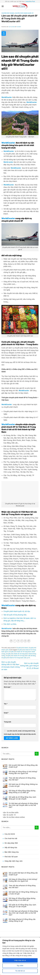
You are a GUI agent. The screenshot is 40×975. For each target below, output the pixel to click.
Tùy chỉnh (20, 965)
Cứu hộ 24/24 (10, 834)
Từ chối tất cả (20, 971)
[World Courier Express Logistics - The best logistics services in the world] (20, 6)
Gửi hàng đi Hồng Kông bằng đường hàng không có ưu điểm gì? (22, 791)
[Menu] (2, 6)
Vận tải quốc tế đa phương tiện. (15, 615)
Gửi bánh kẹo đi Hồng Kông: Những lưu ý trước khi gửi (23, 785)
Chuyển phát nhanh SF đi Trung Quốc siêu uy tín (15, 657)
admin (19, 26)
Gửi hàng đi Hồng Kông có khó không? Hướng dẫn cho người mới (23, 772)
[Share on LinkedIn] (28, 641)
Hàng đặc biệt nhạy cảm (14, 861)
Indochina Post (30, 1)
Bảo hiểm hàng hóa (12, 852)
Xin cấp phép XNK (11, 843)
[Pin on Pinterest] (25, 641)
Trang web (7, 722)
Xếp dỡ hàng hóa (11, 847)
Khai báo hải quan (11, 857)
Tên (6, 704)
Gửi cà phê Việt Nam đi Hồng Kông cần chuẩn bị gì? (23, 766)
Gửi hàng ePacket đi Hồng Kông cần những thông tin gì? (22, 920)
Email (6, 713)
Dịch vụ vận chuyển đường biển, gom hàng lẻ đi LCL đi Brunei (29, 665)
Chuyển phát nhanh (7, 13)
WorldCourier (8, 143)
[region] (20, 956)
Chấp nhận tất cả (20, 960)
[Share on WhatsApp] (11, 641)
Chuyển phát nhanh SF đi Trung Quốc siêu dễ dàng (21, 655)
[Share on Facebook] (14, 641)
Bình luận (7, 687)
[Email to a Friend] (21, 641)
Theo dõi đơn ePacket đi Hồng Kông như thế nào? (22, 779)
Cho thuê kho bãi (11, 838)
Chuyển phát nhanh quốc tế (24, 13)
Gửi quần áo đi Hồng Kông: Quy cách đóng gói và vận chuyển (22, 798)
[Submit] (37, 754)
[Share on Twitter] (18, 641)
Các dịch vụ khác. (10, 624)
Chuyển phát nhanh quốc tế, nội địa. (16, 611)
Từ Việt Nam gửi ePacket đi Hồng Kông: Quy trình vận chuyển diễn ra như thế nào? (23, 805)
